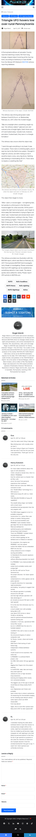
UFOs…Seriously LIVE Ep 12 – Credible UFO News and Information (26, 394)
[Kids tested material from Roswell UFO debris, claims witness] (27, 408)
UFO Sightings (14, 290)
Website (3, 802)
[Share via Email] (10, 301)
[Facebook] (5, 297)
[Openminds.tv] (18, 2)
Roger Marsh (7, 28)
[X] (10, 297)
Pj (11, 717)
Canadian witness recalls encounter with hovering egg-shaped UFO (8, 395)
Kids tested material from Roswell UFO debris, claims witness (26, 415)
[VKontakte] (5, 301)
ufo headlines (22, 282)
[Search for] (34, 7)
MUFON (25, 62)
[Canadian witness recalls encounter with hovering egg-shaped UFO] (9, 387)
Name (3, 785)
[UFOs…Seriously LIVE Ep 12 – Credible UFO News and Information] (27, 387)
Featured (10, 12)
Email (3, 793)
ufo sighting (24, 286)
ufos (26, 290)
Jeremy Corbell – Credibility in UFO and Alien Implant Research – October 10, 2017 (9, 417)
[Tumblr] (19, 297)
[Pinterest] (23, 297)
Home (5, 12)
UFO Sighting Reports (25, 16)
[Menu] (2, 7)
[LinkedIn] (14, 297)
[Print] (14, 301)
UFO (10, 282)
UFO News (13, 16)
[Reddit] (28, 297)
